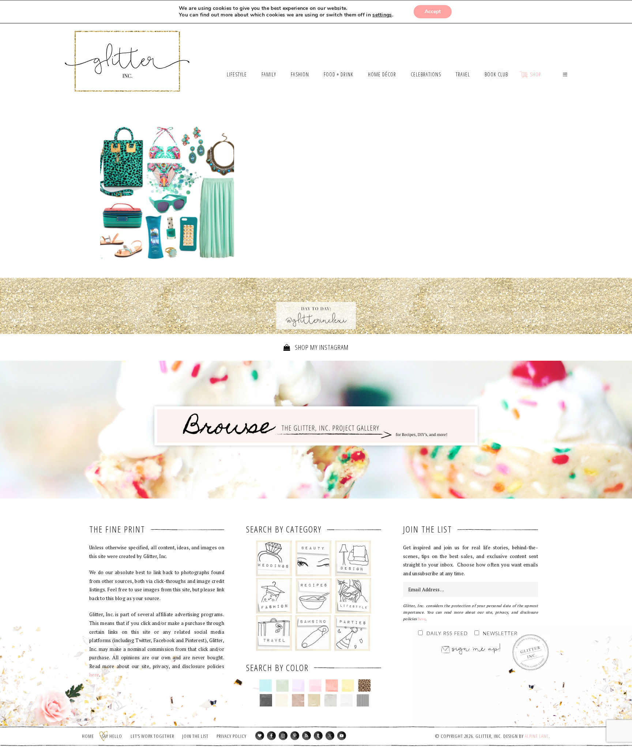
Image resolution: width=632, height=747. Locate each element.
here (94, 674)
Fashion (274, 596)
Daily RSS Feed (447, 634)
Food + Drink (314, 596)
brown (297, 700)
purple (298, 685)
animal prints (364, 685)
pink (315, 685)
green (282, 685)
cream (281, 700)
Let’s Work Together (152, 736)
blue (265, 685)
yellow (348, 685)
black (265, 700)
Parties (352, 633)
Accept (433, 11)
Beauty (314, 558)
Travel (274, 633)
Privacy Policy (232, 736)
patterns (363, 700)
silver (330, 700)
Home (88, 736)
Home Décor (353, 558)
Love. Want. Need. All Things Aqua (167, 192)
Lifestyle (353, 596)
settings (382, 15)
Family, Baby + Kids (313, 633)
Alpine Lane (537, 736)
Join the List (195, 736)
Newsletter (500, 634)
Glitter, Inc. (127, 52)
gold (314, 700)
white (346, 700)
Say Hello (112, 736)
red (331, 685)
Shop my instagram (321, 347)
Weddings (274, 558)
